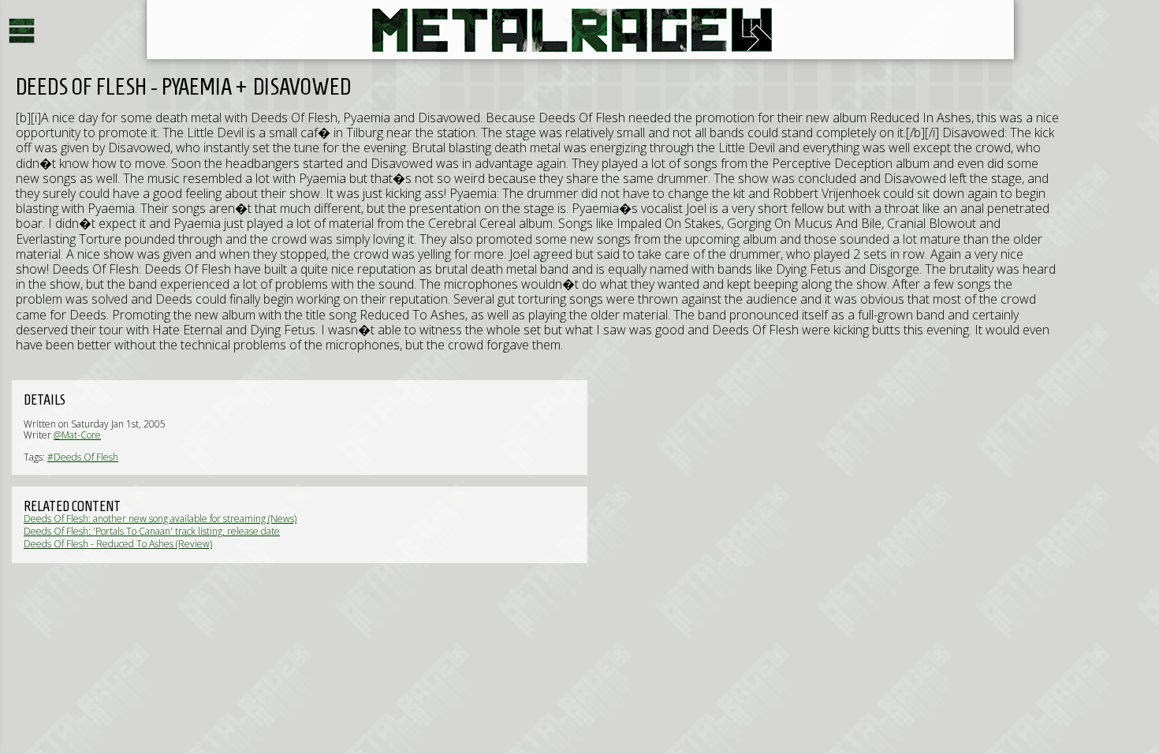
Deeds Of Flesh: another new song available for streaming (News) (160, 518)
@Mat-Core (77, 435)
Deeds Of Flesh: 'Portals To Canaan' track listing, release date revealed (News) (152, 536)
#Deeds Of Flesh (82, 457)
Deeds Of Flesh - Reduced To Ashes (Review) (118, 544)
